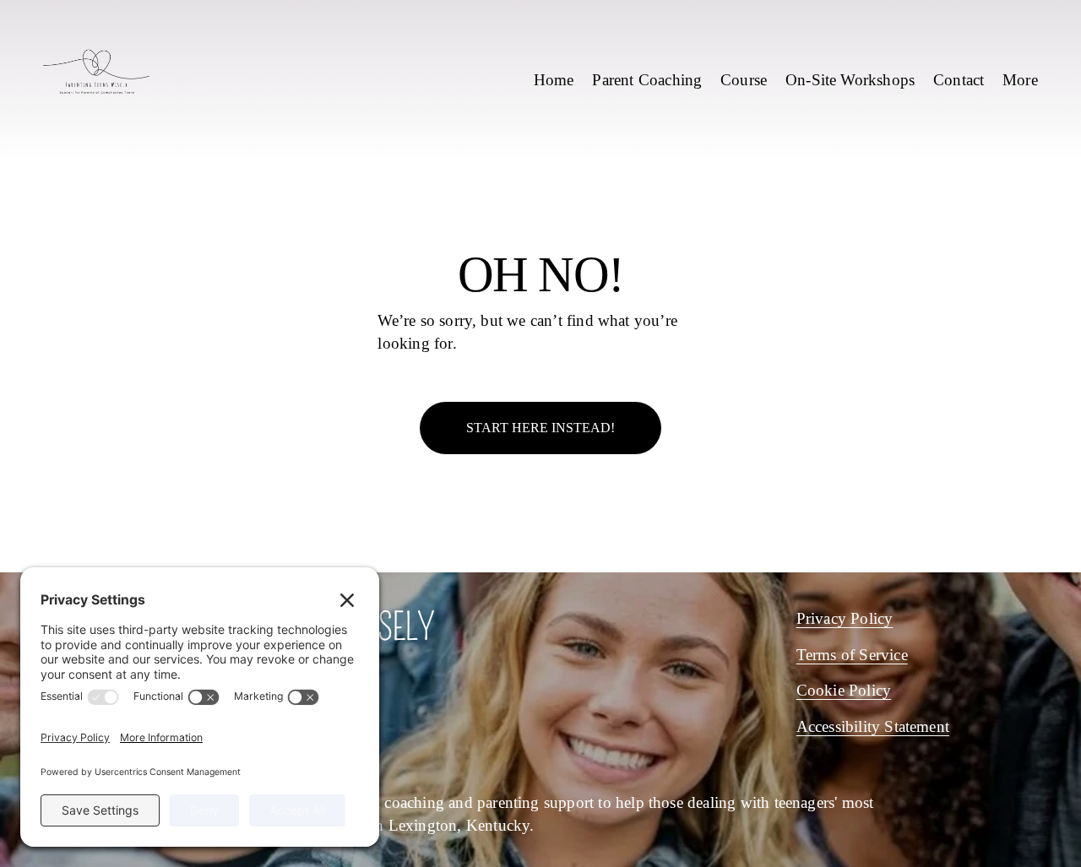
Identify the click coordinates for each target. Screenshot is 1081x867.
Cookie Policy (843, 690)
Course (743, 80)
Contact (958, 80)
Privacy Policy (845, 618)
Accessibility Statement (872, 726)
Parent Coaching (647, 80)
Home (554, 80)
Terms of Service (852, 655)
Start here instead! (540, 427)
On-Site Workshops (850, 80)
